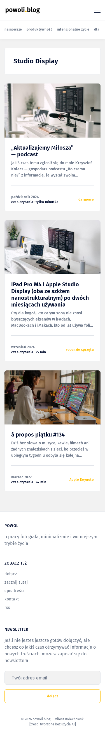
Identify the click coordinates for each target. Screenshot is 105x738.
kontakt (11, 599)
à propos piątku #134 (38, 434)
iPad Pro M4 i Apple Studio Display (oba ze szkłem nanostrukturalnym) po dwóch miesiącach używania (50, 294)
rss (7, 607)
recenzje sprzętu (80, 350)
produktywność (40, 29)
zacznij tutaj (16, 582)
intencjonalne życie (73, 29)
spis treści (14, 590)
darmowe (86, 199)
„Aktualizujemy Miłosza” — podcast (42, 151)
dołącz (10, 574)
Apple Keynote (81, 480)
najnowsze (13, 29)
